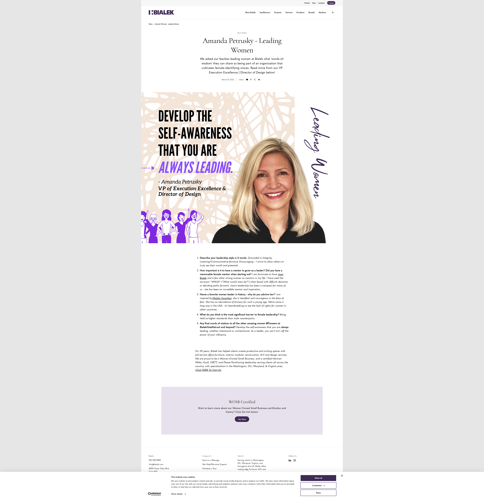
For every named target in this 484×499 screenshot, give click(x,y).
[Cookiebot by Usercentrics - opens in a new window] (154, 494)
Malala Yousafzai (221, 298)
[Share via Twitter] (255, 79)
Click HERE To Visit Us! (208, 369)
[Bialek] (161, 12)
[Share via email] (247, 79)
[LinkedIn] (290, 460)
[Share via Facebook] (250, 79)
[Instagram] (295, 460)
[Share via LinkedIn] (259, 79)
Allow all (318, 478)
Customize (317, 485)
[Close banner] (342, 476)
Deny (318, 493)
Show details (177, 494)
